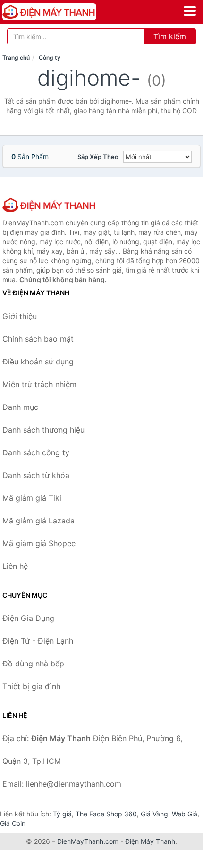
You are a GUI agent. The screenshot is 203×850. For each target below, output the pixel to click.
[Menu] (190, 11)
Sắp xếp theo (97, 156)
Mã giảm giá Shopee (39, 543)
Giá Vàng (154, 814)
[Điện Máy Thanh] (49, 204)
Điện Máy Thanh (150, 841)
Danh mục (20, 407)
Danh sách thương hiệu (43, 429)
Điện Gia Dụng (28, 618)
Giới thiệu (19, 316)
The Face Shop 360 (106, 814)
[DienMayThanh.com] (67, 11)
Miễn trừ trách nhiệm (39, 384)
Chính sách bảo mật (38, 339)
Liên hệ (15, 566)
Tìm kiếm (169, 36)
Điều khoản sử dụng (38, 361)
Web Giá (184, 814)
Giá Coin (12, 823)
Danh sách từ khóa (35, 475)
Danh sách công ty (35, 452)
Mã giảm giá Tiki (31, 498)
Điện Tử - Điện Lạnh (37, 641)
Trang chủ (16, 57)
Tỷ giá (62, 814)
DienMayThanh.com (87, 841)
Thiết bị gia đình (31, 686)
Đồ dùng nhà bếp (33, 663)
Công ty (49, 57)
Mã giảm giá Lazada (38, 520)
